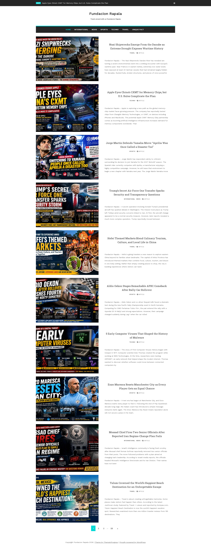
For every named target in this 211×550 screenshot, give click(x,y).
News (94, 29)
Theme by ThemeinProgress (106, 542)
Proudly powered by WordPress (133, 542)
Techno (115, 29)
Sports (104, 29)
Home (68, 29)
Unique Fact (138, 29)
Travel (125, 29)
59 (112, 528)
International (81, 29)
